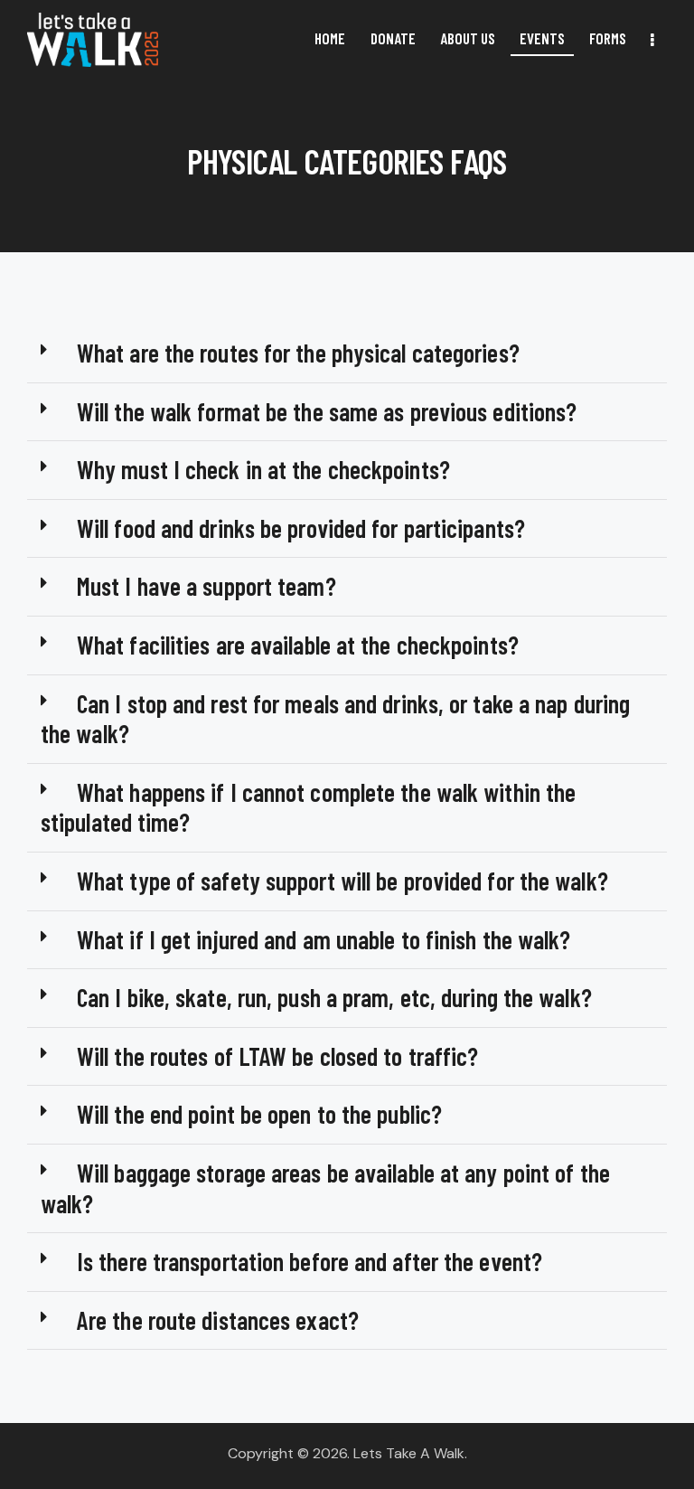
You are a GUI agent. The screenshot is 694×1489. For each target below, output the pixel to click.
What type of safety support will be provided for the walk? (342, 880)
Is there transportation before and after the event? (309, 1261)
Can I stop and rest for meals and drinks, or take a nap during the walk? (335, 718)
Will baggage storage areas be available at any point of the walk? (325, 1188)
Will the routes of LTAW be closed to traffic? (278, 1056)
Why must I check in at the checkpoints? (263, 469)
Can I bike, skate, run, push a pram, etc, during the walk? (334, 997)
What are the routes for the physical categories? (298, 352)
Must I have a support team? (206, 585)
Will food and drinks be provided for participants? (301, 528)
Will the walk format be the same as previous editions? (327, 411)
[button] (347, 354)
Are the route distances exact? (218, 1320)
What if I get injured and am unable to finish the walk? (324, 939)
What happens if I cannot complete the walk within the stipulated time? (308, 807)
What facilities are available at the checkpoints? (298, 644)
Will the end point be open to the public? (259, 1113)
